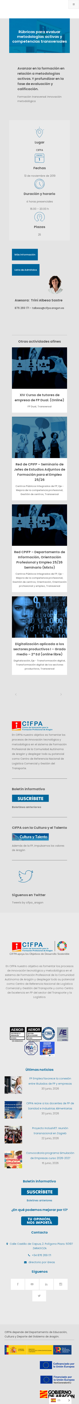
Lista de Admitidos (26, 270)
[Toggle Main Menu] (73, 4)
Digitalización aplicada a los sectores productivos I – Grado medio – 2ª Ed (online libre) (39, 649)
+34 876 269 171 (41, 1255)
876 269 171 (22, 308)
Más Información (25, 254)
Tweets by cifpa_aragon (27, 902)
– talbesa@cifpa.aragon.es (46, 308)
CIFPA (39, 150)
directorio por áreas (41, 1262)
